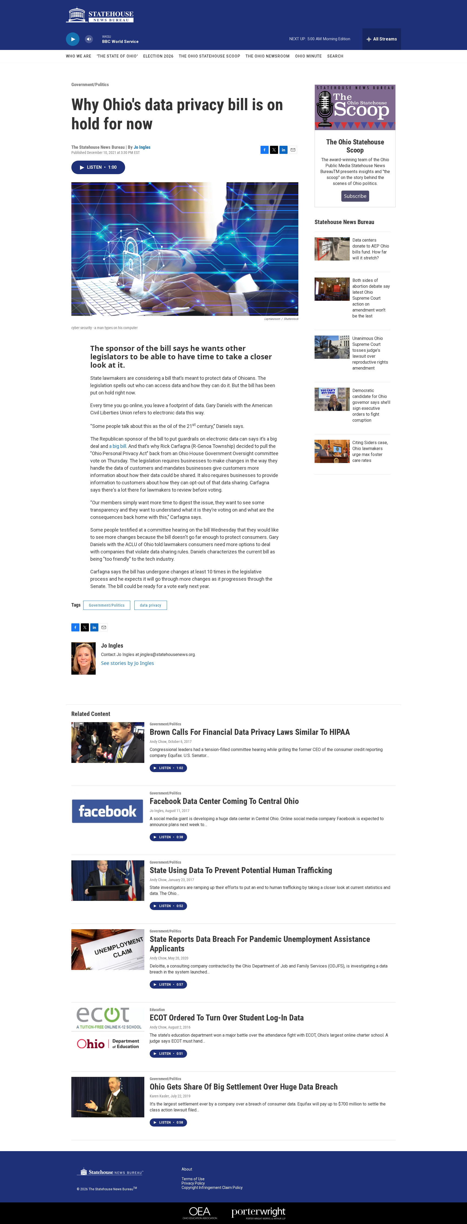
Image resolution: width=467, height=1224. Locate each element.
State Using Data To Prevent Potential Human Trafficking (241, 870)
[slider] (97, 39)
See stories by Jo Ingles (127, 663)
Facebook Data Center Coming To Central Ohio (224, 801)
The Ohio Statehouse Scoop (209, 56)
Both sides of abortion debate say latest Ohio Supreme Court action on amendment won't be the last (371, 298)
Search (335, 56)
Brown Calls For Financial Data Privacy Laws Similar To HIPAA (250, 732)
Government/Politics (90, 84)
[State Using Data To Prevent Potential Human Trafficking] (107, 880)
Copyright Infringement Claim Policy (212, 1188)
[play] (72, 39)
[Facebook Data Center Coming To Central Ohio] (107, 811)
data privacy (150, 605)
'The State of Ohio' (117, 56)
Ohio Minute (308, 56)
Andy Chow (158, 741)
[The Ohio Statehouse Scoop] (355, 107)
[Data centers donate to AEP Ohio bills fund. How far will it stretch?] (332, 249)
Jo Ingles (142, 147)
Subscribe (355, 196)
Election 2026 (158, 56)
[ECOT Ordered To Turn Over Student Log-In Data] (107, 1028)
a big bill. (118, 446)
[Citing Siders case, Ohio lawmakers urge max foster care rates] (332, 451)
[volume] (89, 39)
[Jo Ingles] (83, 658)
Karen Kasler (159, 1096)
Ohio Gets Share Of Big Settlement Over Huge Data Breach (244, 1086)
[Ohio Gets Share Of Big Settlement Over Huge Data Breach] (107, 1097)
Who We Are (78, 56)
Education (157, 1009)
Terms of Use (193, 1179)
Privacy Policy (193, 1183)
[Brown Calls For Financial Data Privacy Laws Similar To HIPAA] (107, 742)
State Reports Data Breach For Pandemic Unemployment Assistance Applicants (260, 943)
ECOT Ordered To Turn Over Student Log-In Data (227, 1017)
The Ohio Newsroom (268, 56)
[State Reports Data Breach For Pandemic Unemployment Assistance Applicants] (107, 949)
